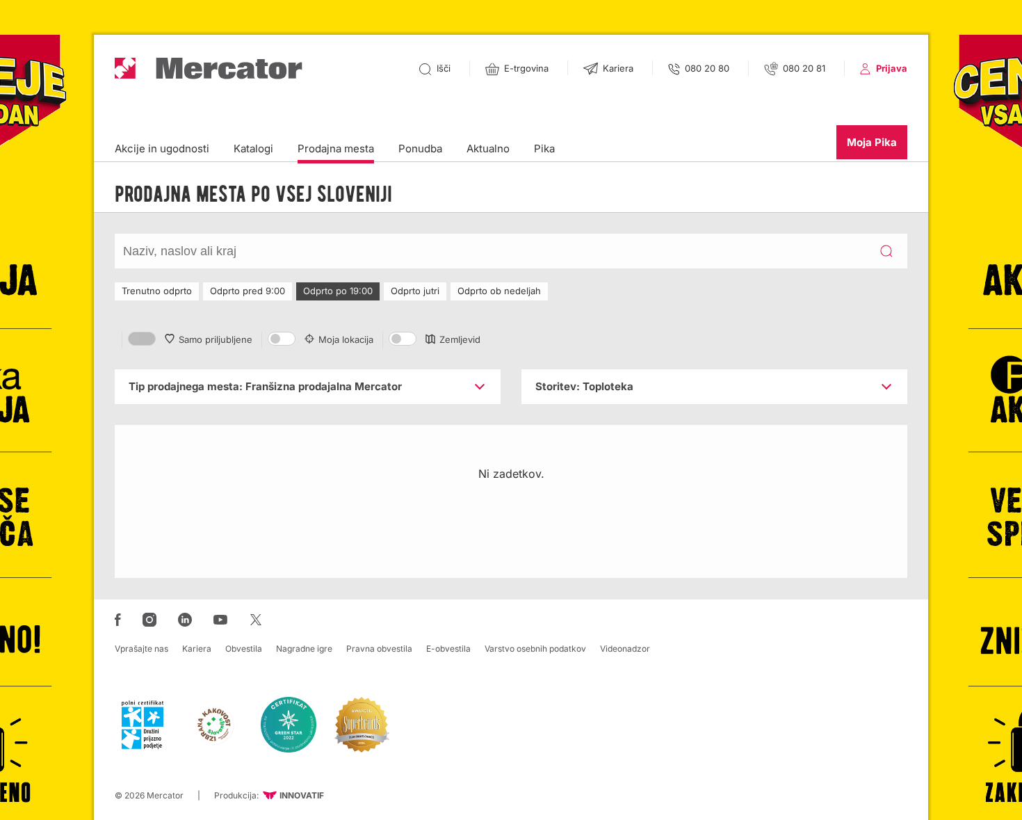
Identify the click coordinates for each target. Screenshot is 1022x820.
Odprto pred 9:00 (247, 290)
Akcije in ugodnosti (162, 148)
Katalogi (253, 148)
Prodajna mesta (336, 148)
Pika (544, 148)
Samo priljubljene (215, 339)
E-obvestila (448, 648)
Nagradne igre (304, 648)
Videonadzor (625, 648)
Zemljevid (459, 339)
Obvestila (243, 648)
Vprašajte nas (141, 648)
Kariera (196, 648)
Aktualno (488, 148)
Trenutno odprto (157, 290)
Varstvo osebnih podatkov (535, 648)
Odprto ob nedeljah (499, 290)
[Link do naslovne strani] (208, 68)
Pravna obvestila (379, 648)
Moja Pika (872, 142)
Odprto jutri (415, 290)
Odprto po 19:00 (338, 290)
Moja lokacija (345, 339)
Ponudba (420, 148)
